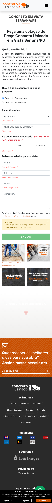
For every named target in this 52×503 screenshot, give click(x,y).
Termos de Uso (26, 473)
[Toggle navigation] (46, 5)
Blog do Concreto (14, 410)
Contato (29, 410)
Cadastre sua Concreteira (30, 403)
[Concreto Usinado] (26, 388)
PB (42, 40)
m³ (19, 145)
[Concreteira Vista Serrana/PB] (13, 279)
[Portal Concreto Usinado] (16, 5)
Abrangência (30, 416)
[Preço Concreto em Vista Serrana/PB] (38, 279)
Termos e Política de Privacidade (18, 216)
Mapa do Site (26, 422)
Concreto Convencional (17, 98)
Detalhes (8, 501)
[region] (26, 315)
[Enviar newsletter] (48, 371)
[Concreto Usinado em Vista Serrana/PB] (38, 255)
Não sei (41, 145)
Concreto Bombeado (15, 102)
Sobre (13, 403)
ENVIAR (26, 236)
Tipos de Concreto (12, 416)
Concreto (41, 410)
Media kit (43, 416)
